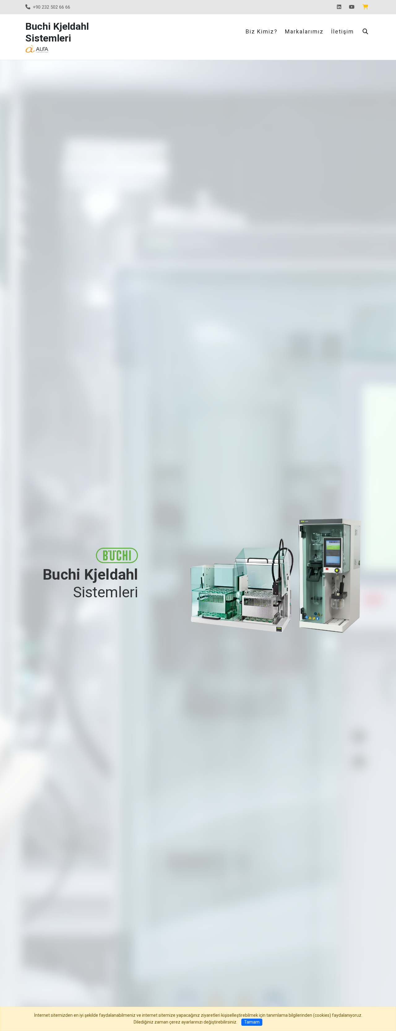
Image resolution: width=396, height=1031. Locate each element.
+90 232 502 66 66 (51, 7)
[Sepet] (367, 7)
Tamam (252, 1022)
